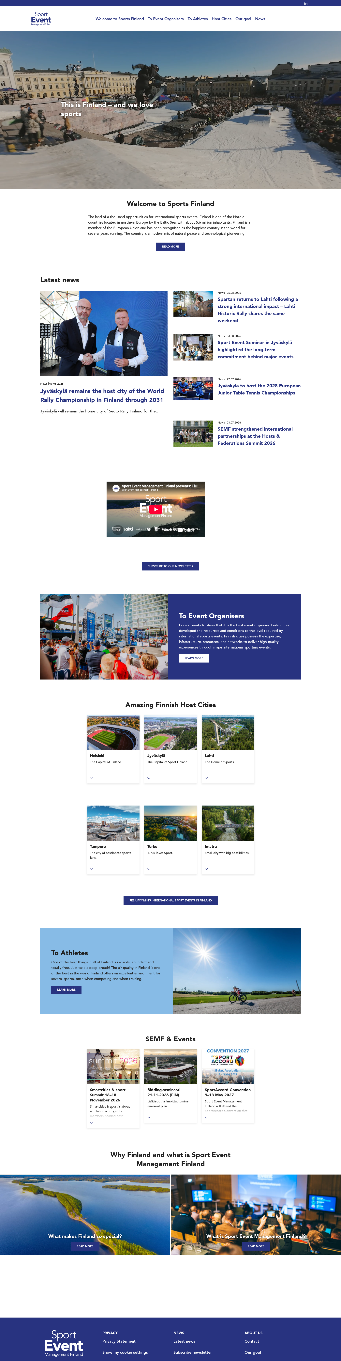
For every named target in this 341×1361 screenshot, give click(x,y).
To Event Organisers (166, 18)
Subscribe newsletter (192, 1352)
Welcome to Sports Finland (120, 18)
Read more (170, 246)
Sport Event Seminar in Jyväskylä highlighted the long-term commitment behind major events (255, 350)
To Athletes (198, 18)
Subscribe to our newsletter (170, 566)
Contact (252, 1341)
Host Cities (221, 18)
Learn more (194, 658)
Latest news (184, 1341)
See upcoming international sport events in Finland (170, 900)
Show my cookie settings (125, 1352)
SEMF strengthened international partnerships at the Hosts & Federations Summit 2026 (255, 436)
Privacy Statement (119, 1341)
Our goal (243, 18)
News (260, 18)
